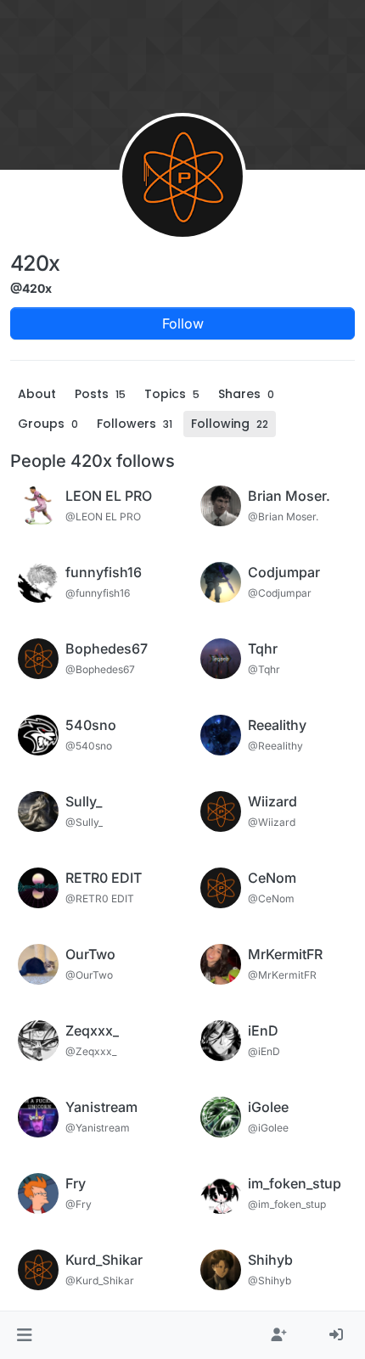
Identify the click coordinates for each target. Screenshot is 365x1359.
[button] (24, 1335)
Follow (183, 323)
